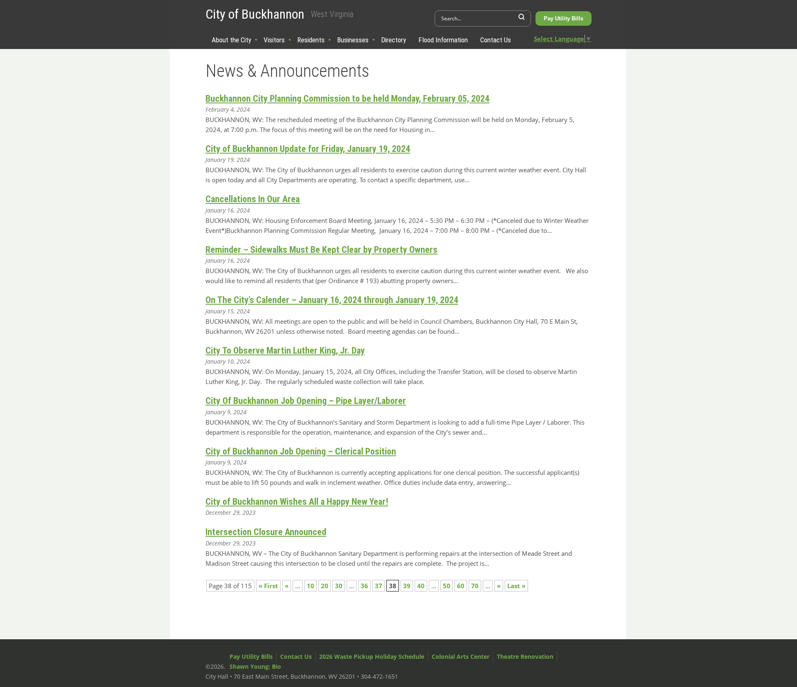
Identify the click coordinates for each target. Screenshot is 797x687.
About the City (231, 40)
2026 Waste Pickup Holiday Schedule (371, 656)
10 (310, 586)
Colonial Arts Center (460, 656)
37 (378, 586)
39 (407, 586)
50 (446, 586)
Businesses (353, 40)
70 (475, 586)
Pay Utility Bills (563, 18)
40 (421, 586)
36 (364, 586)
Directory (393, 40)
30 (338, 586)
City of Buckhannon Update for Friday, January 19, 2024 (307, 149)
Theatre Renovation (525, 656)
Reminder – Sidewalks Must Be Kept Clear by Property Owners (321, 249)
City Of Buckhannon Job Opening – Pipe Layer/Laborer (305, 401)
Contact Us (495, 40)
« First (268, 586)
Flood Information (443, 40)
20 (324, 586)
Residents (311, 40)
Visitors (274, 40)
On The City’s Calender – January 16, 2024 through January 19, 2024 (331, 300)
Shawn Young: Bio (255, 666)
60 (461, 586)
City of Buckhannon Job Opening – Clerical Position (300, 451)
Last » (516, 586)
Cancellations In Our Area (252, 199)
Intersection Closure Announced (265, 532)
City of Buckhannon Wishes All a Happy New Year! (296, 501)
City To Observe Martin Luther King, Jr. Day (285, 350)
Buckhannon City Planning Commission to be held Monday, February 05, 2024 (347, 98)
